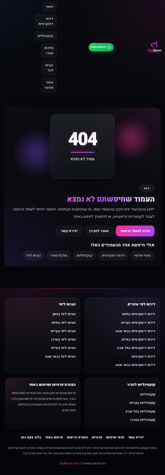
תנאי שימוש (115, 437)
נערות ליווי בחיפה (63, 322)
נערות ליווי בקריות (63, 331)
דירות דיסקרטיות (45, 21)
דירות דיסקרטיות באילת (138, 339)
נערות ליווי (49, 68)
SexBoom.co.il (69, 463)
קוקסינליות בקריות (142, 402)
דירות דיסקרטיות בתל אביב (136, 348)
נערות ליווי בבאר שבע (60, 356)
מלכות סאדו (48, 50)
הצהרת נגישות (77, 437)
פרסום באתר (54, 437)
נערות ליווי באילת (63, 348)
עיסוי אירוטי (49, 85)
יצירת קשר (69, 231)
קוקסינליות (45, 36)
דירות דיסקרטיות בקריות (138, 322)
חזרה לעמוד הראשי (135, 231)
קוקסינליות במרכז (142, 419)
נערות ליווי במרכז (63, 339)
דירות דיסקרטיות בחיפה (138, 314)
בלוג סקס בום (31, 437)
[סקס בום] (154, 47)
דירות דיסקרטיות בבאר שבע (135, 331)
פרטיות (97, 437)
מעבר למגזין (99, 231)
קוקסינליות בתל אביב (140, 411)
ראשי (49, 6)
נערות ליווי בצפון (64, 314)
